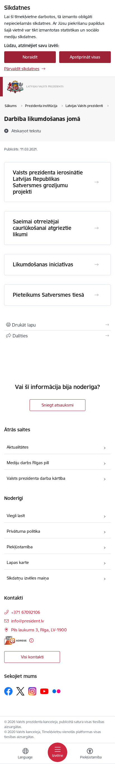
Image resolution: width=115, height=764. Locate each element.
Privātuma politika (23, 531)
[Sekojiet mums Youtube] (44, 691)
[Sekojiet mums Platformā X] (20, 691)
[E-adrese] (15, 640)
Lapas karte (18, 562)
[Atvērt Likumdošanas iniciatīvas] (96, 264)
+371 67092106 (25, 612)
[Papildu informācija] (31, 640)
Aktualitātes (17, 447)
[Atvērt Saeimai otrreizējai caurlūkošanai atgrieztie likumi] (96, 228)
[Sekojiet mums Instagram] (32, 691)
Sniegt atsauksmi (57, 405)
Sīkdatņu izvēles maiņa (28, 578)
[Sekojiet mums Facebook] (8, 691)
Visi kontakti (32, 657)
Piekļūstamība (20, 546)
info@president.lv (27, 621)
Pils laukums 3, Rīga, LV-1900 (39, 629)
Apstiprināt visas (85, 57)
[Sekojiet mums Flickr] (56, 691)
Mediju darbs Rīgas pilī (28, 462)
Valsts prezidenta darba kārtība (36, 478)
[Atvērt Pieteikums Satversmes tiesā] (96, 295)
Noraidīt (30, 57)
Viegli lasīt (16, 515)
